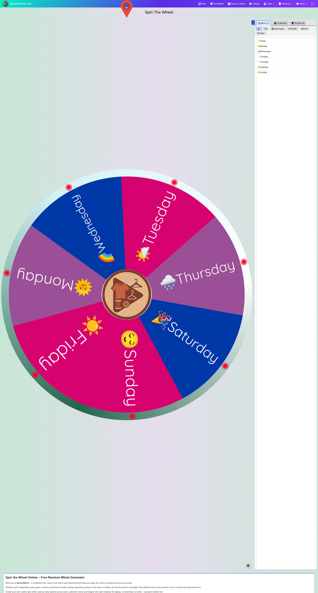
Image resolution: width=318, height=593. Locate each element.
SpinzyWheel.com (21, 3)
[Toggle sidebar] (253, 22)
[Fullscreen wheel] (313, 3)
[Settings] (248, 565)
